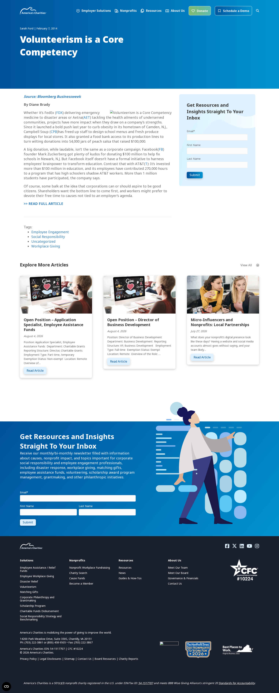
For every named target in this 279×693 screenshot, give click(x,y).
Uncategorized (43, 241)
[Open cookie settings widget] (6, 686)
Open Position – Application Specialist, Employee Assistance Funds (53, 324)
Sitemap (69, 659)
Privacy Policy (28, 659)
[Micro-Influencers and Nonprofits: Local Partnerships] (223, 294)
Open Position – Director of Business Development (133, 322)
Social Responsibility (48, 236)
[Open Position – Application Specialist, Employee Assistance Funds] (56, 294)
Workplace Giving (45, 246)
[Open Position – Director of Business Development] (139, 294)
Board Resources (105, 659)
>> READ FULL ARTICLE (43, 203)
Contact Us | (86, 659)
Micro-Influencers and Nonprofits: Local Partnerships (220, 322)
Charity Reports (128, 659)
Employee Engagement (50, 232)
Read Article (36, 370)
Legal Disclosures (50, 659)
